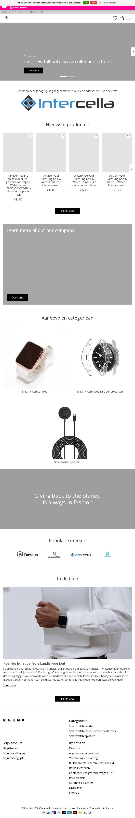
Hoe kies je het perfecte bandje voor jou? (34, 663)
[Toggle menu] (128, 18)
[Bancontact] (85, 813)
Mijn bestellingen (14, 753)
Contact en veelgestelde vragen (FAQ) (92, 773)
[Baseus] (27, 555)
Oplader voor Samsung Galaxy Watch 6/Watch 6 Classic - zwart (51, 180)
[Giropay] (54, 813)
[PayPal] (90, 813)
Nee (93, 3)
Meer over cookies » (108, 3)
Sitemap (74, 792)
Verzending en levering (83, 758)
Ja (85, 3)
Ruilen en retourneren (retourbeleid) (92, 763)
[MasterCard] (75, 813)
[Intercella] (80, 555)
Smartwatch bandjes (34, 391)
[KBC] (48, 813)
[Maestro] (64, 813)
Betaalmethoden (79, 768)
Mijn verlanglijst (13, 758)
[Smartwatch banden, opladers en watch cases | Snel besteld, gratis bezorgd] (6, 18)
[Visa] (59, 813)
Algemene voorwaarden (84, 753)
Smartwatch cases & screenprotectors (100, 391)
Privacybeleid (77, 778)
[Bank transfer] (43, 813)
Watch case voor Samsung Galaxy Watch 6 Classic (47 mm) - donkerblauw (84, 180)
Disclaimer (75, 788)
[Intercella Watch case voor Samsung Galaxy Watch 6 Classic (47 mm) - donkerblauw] (84, 152)
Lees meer (9, 685)
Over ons (74, 748)
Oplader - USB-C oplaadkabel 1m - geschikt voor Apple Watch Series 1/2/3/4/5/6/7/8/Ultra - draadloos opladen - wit (18, 185)
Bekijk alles (67, 210)
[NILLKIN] (107, 555)
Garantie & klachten (81, 783)
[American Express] (69, 813)
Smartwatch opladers (67, 462)
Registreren (10, 748)
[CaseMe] (54, 555)
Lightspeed (107, 807)
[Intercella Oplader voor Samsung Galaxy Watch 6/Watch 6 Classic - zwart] (51, 152)
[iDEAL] (80, 813)
